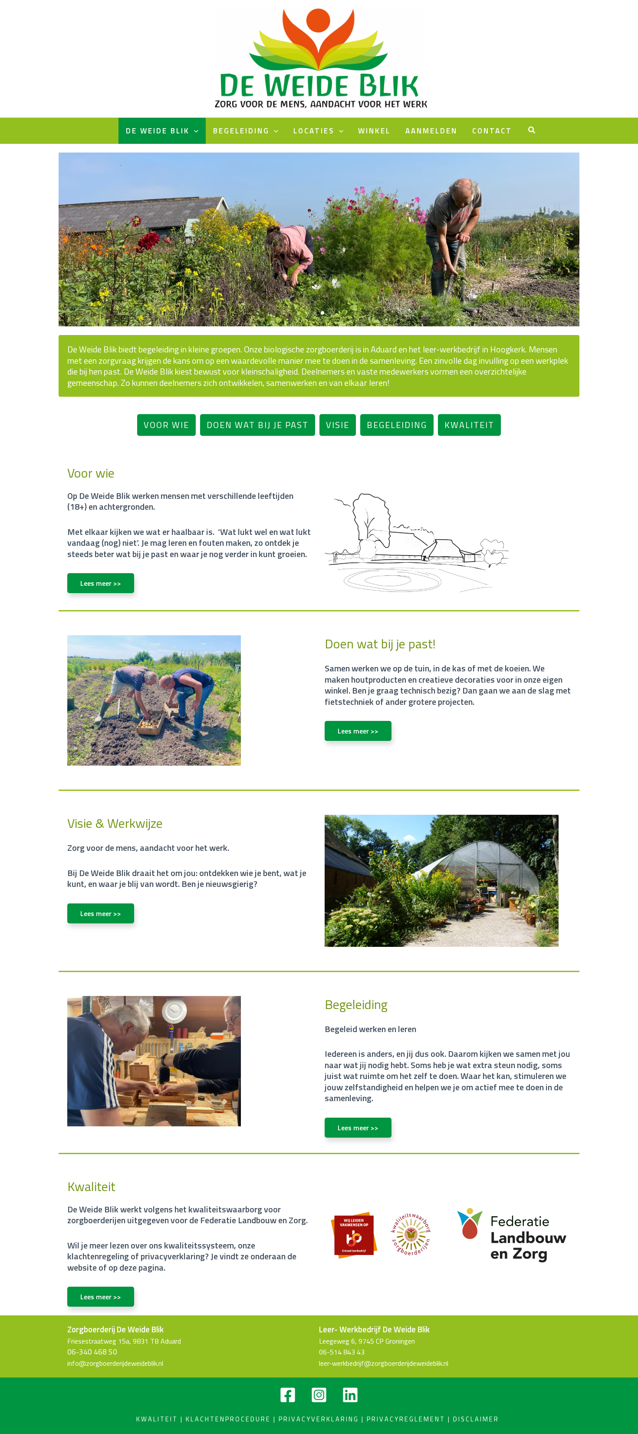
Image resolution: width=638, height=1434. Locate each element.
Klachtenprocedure (228, 1419)
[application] (194, 131)
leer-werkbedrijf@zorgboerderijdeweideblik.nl (383, 1363)
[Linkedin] (350, 1395)
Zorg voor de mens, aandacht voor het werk (321, 104)
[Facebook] (288, 1395)
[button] (532, 131)
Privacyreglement (406, 1419)
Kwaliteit (158, 1419)
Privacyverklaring (323, 1419)
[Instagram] (319, 1395)
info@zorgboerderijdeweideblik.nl (115, 1363)
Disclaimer (477, 1419)
